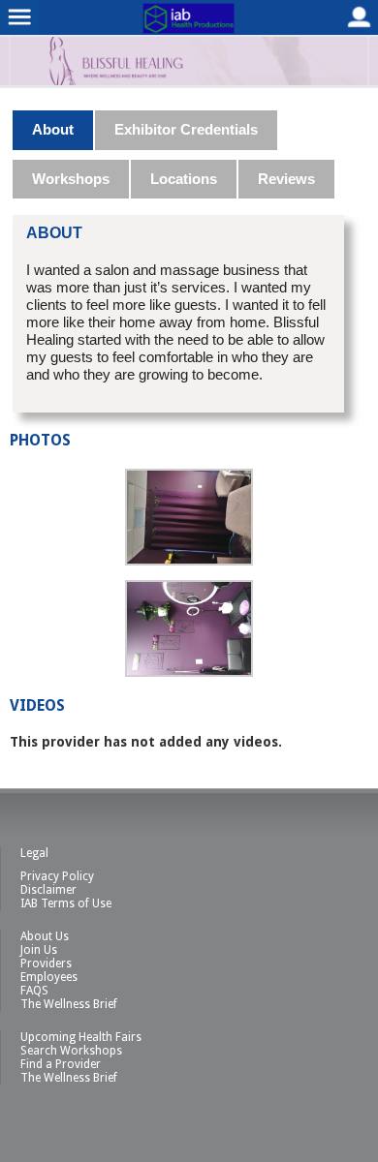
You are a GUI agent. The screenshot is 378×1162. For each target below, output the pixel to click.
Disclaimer (48, 890)
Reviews (286, 178)
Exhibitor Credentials (186, 129)
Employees (49, 977)
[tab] (54, 129)
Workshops (71, 178)
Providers (46, 963)
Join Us (38, 950)
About (53, 129)
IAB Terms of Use (65, 903)
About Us (44, 936)
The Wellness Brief (68, 1004)
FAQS (34, 990)
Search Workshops (71, 1050)
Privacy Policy (57, 876)
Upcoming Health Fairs (81, 1037)
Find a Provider (60, 1064)
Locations (183, 178)
